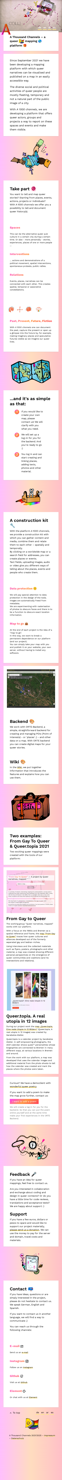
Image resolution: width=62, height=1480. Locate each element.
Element (16, 1391)
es (54, 27)
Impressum (49, 1435)
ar (49, 27)
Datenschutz (17, 1438)
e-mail (25, 1352)
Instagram (17, 1361)
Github (14, 1376)
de (39, 27)
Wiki (19, 767)
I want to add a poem (24, 1101)
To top (16, 1412)
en (44, 27)
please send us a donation (24, 1229)
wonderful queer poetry (23, 1086)
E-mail (15, 1346)
